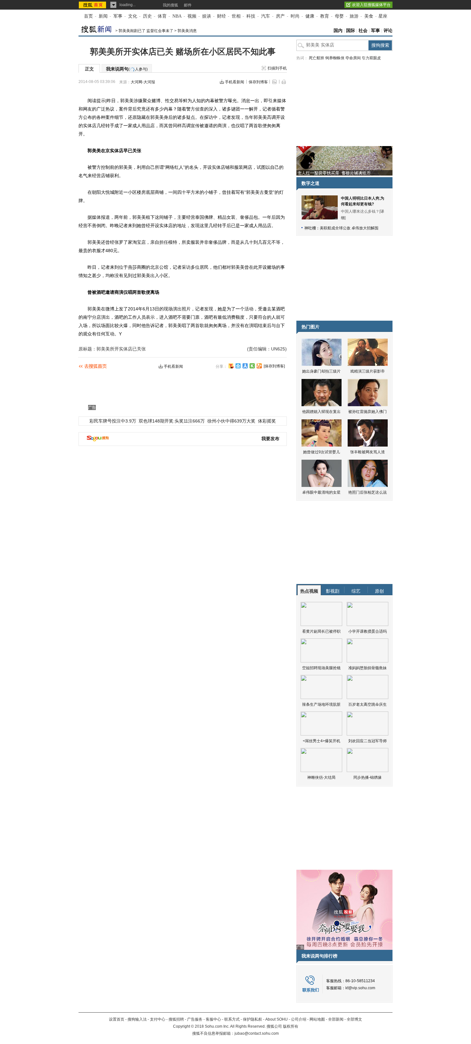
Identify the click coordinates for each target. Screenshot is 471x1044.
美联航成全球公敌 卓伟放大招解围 (349, 228)
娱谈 (206, 16)
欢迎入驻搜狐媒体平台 (371, 5)
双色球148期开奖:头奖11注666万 (172, 420)
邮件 (188, 5)
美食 (368, 16)
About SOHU (276, 1019)
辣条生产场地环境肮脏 (321, 704)
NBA (177, 16)
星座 (382, 16)
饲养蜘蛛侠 (334, 58)
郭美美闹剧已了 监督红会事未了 (146, 31)
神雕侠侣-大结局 (321, 777)
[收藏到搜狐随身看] (252, 365)
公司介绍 (298, 1019)
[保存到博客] (274, 366)
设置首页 (116, 1019)
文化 (132, 16)
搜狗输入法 (137, 1019)
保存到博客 (258, 82)
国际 (350, 30)
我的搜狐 (170, 5)
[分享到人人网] (245, 365)
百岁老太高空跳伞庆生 (367, 704)
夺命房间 (353, 58)
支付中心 (157, 1019)
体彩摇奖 (267, 420)
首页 (88, 16)
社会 (363, 30)
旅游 (354, 16)
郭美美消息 (187, 31)
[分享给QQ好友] (238, 365)
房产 (280, 16)
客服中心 (213, 1019)
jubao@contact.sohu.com (257, 1033)
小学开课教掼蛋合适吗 (367, 631)
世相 (236, 16)
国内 (338, 30)
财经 (221, 16)
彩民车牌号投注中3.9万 (112, 420)
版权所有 (290, 1026)
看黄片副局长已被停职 (321, 631)
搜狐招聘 (176, 1019)
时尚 (295, 16)
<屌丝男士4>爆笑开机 (321, 741)
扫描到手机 (277, 68)
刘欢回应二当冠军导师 (367, 741)
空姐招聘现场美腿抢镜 (321, 668)
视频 (191, 16)
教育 (324, 16)
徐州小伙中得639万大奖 (231, 420)
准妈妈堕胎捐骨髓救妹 (367, 668)
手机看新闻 (234, 82)
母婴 (339, 16)
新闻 (103, 16)
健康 (309, 16)
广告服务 (194, 1019)
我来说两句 (127, 68)
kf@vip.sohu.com (360, 988)
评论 (388, 30)
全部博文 (354, 1019)
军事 (117, 16)
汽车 (265, 16)
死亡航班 (316, 58)
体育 (162, 16)
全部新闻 (335, 1019)
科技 (250, 16)
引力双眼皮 (371, 58)
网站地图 (317, 1019)
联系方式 (232, 1019)
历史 (147, 16)
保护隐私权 (252, 1019)
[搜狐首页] (93, 5)
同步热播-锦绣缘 (367, 777)
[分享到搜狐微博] (231, 365)
